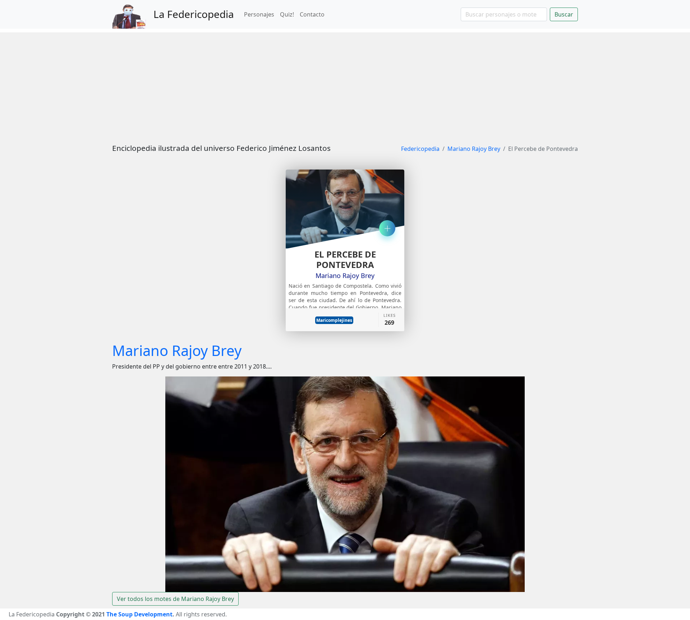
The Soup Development (139, 614)
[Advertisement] (345, 82)
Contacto (312, 14)
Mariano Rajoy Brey (473, 149)
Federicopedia (420, 149)
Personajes (259, 14)
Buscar (564, 14)
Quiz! (287, 14)
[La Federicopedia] (132, 14)
